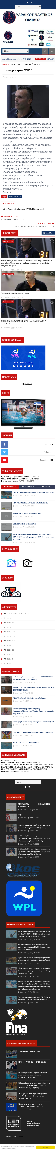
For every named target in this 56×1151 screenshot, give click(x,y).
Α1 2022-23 (9, 654)
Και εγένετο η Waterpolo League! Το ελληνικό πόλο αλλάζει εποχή (30, 1106)
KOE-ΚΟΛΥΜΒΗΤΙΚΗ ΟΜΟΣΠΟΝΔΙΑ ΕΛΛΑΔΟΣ (21, 762)
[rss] (31, 2)
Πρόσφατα (10, 487)
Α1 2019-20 (9, 641)
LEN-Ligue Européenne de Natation (16, 771)
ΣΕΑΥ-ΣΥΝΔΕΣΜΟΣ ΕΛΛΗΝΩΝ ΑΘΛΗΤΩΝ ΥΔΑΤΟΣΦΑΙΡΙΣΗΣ (27, 767)
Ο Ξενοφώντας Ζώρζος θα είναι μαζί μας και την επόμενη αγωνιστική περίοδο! (32, 1075)
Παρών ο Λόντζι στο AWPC (12, 481)
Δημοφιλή (28, 487)
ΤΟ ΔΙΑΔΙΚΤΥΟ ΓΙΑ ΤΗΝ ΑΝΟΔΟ (26, 743)
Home (4, 64)
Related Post (9, 233)
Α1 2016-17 (9, 627)
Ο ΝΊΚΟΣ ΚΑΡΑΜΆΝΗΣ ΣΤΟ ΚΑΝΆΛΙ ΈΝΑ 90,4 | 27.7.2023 (24, 322)
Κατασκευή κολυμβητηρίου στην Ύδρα (27, 513)
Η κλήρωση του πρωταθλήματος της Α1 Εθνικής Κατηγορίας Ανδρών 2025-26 (32, 1096)
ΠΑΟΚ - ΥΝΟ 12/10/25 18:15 (32, 1062)
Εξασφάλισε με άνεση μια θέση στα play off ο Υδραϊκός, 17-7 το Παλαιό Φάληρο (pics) (34, 1085)
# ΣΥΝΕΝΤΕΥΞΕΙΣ (15, 196)
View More (49, 233)
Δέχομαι (45, 1147)
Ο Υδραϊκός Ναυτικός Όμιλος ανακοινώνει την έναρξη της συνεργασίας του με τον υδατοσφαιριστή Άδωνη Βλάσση (34, 851)
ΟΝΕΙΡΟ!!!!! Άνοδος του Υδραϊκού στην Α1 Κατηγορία (33, 732)
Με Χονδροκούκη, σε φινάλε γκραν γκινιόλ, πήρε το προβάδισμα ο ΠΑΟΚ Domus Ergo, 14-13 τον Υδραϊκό (34, 947)
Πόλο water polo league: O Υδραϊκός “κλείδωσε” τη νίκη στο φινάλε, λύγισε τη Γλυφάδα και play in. (34, 970)
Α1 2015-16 (9, 623)
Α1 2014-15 (9, 618)
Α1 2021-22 (9, 650)
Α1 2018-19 (9, 636)
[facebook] (24, 2)
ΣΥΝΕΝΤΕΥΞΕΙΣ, (10, 77)
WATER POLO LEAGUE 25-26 (17, 614)
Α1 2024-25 (9, 663)
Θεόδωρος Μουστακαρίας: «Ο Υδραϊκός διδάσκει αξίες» (33, 722)
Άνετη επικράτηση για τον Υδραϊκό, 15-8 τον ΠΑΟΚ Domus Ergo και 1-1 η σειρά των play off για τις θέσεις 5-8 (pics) (33, 537)
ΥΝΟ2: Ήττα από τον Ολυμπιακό (15, 479)
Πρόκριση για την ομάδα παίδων (15, 476)
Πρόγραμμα (27, 384)
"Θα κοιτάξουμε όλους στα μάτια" (15, 293)
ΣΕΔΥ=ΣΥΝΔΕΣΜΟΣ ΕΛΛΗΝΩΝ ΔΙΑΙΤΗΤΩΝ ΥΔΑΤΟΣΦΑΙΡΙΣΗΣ (28, 764)
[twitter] (27, 2)
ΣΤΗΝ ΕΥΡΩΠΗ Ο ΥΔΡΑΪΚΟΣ (24, 524)
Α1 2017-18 (9, 632)
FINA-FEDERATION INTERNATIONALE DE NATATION (24, 769)
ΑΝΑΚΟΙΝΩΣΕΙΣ (29, 59)
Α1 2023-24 (9, 659)
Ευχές (20, 815)
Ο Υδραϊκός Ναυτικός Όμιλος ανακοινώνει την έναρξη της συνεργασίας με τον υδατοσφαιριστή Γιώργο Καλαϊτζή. (34, 838)
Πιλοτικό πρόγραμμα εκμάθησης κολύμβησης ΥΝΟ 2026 (33, 492)
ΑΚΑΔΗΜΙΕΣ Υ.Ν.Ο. (9, 760)
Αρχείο (46, 487)
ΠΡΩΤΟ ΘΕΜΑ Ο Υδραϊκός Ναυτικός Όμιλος (29, 698)
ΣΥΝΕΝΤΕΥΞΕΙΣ (15, 64)
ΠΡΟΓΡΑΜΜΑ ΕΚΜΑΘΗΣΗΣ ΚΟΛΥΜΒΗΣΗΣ (30, 503)
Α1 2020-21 (9, 645)
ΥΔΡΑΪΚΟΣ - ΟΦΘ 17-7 (29, 1052)
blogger (20, 1136)
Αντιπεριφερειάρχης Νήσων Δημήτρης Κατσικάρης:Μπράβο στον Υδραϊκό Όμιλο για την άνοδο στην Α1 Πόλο (33, 711)
